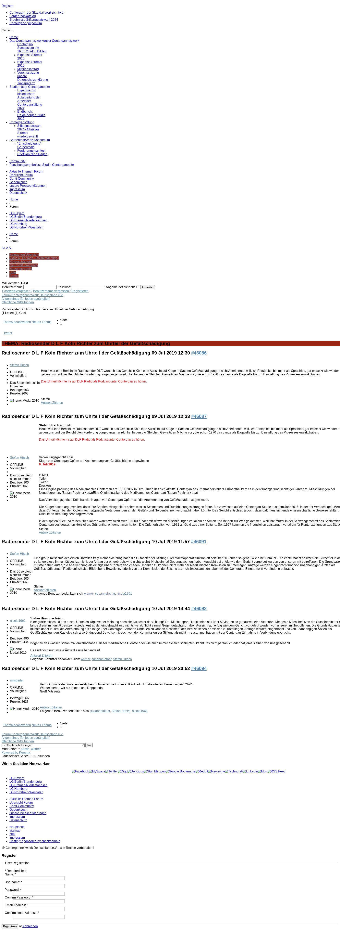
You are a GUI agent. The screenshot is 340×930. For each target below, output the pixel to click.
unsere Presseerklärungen (27, 185)
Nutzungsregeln (20, 268)
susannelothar (105, 593)
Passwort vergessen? (17, 291)
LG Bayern (16, 213)
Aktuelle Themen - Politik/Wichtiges (34, 258)
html (12, 834)
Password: (13, 889)
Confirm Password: (19, 897)
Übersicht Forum (21, 175)
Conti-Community (21, 178)
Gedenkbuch (18, 182)
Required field (15, 870)
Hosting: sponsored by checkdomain (34, 841)
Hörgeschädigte (20, 261)
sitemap (14, 830)
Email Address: (16, 905)
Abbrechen (30, 926)
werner (89, 593)
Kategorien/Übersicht (24, 254)
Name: (10, 874)
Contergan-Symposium (25, 23)
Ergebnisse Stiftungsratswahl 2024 (33, 19)
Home (13, 199)
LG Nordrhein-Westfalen (26, 227)
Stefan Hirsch (19, 365)
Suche (13, 276)
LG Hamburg (18, 224)
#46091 (198, 541)
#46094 (199, 668)
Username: (13, 882)
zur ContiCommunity (23, 265)
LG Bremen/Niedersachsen (28, 220)
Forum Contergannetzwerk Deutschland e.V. (32, 295)
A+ (4, 248)
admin (25, 749)
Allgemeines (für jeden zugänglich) (26, 298)
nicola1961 (124, 593)
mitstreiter (17, 680)
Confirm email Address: (22, 912)
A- (10, 248)
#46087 (199, 416)
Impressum (17, 189)
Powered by (10, 752)
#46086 (199, 352)
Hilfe (12, 272)
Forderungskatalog (22, 16)
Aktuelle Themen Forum (26, 171)
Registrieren (80, 291)
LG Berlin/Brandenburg (25, 216)
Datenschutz (18, 192)
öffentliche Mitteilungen (18, 302)
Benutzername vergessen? (52, 291)
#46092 (199, 608)
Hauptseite (17, 827)
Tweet (8, 333)
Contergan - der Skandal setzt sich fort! (36, 12)
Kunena (24, 752)
